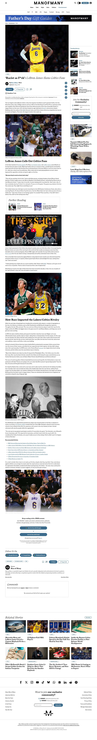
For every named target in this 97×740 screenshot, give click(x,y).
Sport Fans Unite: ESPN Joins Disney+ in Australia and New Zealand (25, 450)
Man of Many (14, 82)
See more (88, 617)
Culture (54, 7)
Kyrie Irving (8, 253)
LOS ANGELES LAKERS (19, 561)
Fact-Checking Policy (86, 698)
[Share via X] (66, 64)
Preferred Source (40, 555)
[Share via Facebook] (66, 61)
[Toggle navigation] (6, 3)
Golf (28, 12)
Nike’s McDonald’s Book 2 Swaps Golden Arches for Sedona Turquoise (15, 666)
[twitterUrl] (26, 682)
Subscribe (85, 3)
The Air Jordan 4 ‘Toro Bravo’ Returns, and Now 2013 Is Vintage (58, 666)
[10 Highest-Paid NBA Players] (37, 626)
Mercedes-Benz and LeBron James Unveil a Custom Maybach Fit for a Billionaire (15, 640)
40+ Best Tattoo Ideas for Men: (85, 64)
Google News (26, 555)
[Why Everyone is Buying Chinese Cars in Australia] (74, 72)
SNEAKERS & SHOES (32, 661)
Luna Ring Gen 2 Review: (81, 170)
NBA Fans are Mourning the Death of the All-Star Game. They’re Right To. (27, 443)
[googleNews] (59, 682)
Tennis (68, 12)
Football (51, 12)
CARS (80, 69)
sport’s (44, 108)
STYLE (80, 78)
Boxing (57, 12)
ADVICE (80, 60)
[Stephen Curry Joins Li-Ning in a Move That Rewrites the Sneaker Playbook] (37, 653)
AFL (41, 12)
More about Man (8, 577)
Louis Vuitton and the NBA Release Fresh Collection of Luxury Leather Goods (28, 454)
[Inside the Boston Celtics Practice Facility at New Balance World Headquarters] (81, 626)
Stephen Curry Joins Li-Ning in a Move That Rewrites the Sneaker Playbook (36, 667)
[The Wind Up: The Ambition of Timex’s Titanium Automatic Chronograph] (74, 54)
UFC (63, 12)
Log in (22, 588)
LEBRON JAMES (9, 561)
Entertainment (63, 7)
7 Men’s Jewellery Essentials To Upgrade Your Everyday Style (85, 91)
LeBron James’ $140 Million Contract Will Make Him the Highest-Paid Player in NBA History (31, 445)
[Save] (27, 89)
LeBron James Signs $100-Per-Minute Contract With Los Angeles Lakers (26, 452)
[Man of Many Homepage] (48, 3)
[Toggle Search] (75, 3)
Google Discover (13, 555)
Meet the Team (9, 698)
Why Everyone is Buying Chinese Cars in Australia (85, 72)
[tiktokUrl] (43, 682)
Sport (17, 23)
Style (42, 7)
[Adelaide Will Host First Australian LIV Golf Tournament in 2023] (12, 207)
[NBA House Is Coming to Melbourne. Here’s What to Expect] (81, 653)
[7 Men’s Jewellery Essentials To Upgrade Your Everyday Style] (74, 90)
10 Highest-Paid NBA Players (35, 638)
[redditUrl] (70, 682)
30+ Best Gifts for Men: (85, 81)
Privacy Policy (39, 540)
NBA (36, 12)
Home (6, 23)
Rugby (45, 12)
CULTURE (81, 87)
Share (10, 89)
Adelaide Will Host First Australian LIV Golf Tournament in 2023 (24, 207)
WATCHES (81, 51)
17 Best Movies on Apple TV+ (15, 458)
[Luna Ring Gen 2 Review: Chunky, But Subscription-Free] (81, 158)
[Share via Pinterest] (66, 67)
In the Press (8, 704)
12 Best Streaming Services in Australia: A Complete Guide (23, 456)
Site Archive (88, 709)
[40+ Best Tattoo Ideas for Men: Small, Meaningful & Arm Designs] (74, 63)
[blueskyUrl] (48, 682)
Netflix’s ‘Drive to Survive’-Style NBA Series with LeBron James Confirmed (27, 447)
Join (27, 588)
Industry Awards (9, 701)
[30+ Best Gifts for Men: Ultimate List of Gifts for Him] (74, 81)
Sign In (40, 538)
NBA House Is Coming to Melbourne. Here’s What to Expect (80, 666)
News (31, 7)
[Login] (91, 3)
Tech (37, 7)
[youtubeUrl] (37, 682)
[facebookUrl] (20, 682)
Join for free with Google (34, 528)
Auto (48, 7)
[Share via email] (66, 97)
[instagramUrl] (32, 682)
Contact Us (8, 707)
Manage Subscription (86, 707)
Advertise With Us (10, 695)
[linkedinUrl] (65, 682)
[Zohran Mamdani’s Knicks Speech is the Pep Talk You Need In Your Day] (59, 626)
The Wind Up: (85, 54)
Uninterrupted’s (21, 164)
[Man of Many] (48, 713)
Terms (33, 540)
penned (41, 348)
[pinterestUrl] (76, 682)
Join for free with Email (33, 534)
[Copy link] (66, 70)
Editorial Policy (88, 692)
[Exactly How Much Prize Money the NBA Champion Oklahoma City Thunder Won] (38, 207)
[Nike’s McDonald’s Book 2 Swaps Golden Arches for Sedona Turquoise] (15, 653)
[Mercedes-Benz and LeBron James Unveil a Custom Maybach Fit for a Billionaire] (15, 626)
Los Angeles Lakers (36, 164)
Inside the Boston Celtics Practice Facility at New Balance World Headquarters (80, 640)
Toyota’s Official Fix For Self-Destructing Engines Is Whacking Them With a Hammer (80, 145)
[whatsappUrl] (54, 682)
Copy (20, 89)
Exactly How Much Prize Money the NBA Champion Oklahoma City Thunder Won (50, 207)
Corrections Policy (87, 695)
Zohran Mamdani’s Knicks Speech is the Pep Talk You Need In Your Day (59, 639)
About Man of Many (65, 577)
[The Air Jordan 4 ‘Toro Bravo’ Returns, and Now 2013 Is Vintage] (59, 653)
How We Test (8, 709)
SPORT (8, 74)
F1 (32, 12)
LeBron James (47, 164)
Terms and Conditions (86, 704)
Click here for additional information (71, 725)
